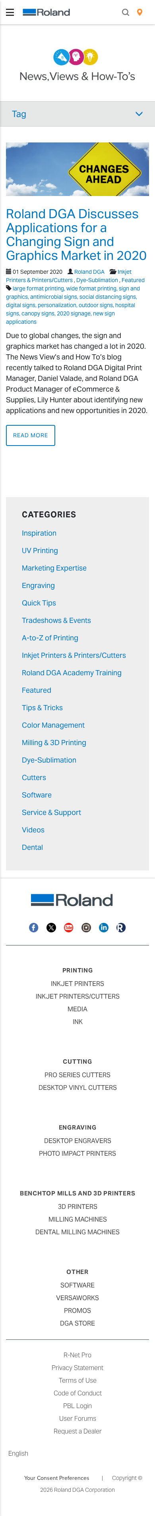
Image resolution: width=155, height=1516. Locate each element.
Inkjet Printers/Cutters (78, 996)
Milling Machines (77, 1219)
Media (77, 1009)
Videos (33, 829)
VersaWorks (77, 1298)
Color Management (53, 725)
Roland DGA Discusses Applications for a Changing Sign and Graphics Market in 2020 (76, 235)
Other (77, 1272)
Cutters (34, 777)
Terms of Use (78, 1380)
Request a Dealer (78, 1431)
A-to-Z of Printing (50, 637)
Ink (78, 1022)
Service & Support (51, 812)
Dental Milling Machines (77, 1232)
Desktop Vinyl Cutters (78, 1088)
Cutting (77, 1061)
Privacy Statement (77, 1368)
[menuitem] (139, 12)
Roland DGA (89, 271)
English (18, 1453)
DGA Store (77, 1323)
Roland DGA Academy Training (72, 672)
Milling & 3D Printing (54, 742)
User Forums (77, 1418)
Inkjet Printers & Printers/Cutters (74, 655)
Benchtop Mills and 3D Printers (78, 1193)
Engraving (38, 585)
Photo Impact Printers (77, 1153)
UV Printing (40, 550)
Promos (77, 1311)
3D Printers (77, 1207)
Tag (19, 113)
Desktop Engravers (77, 1141)
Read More (30, 435)
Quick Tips (39, 602)
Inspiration (39, 533)
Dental (32, 847)
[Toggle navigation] (10, 12)
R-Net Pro (77, 1355)
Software (37, 794)
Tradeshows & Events (56, 620)
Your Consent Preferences (56, 1478)
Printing (77, 970)
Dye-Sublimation (97, 280)
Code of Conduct (78, 1393)
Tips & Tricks (42, 707)
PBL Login (77, 1406)
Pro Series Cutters (77, 1075)
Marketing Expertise (54, 568)
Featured (133, 280)
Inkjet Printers (77, 984)
